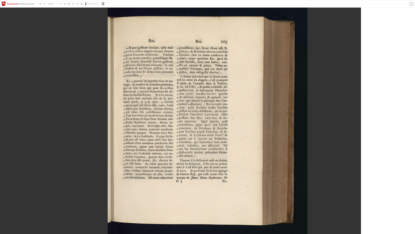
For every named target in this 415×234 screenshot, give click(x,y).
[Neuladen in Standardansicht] (81, 4)
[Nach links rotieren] (73, 4)
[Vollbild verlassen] (411, 4)
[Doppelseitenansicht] (69, 4)
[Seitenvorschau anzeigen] (103, 3)
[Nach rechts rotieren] (77, 4)
